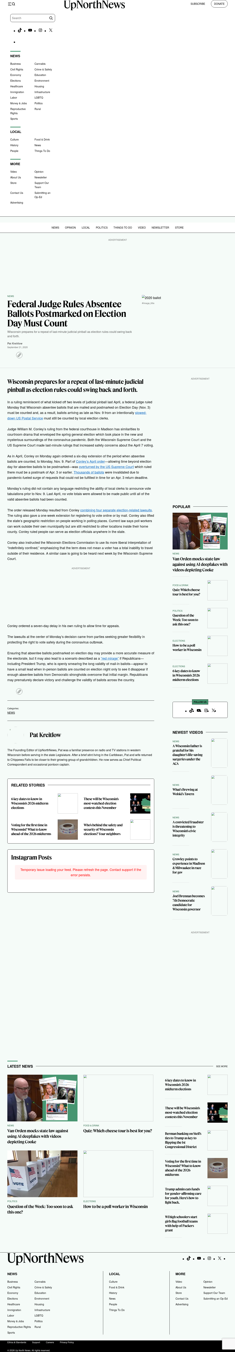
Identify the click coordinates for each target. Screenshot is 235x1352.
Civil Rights (16, 69)
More (180, 1273)
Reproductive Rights (19, 1327)
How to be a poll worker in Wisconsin (187, 647)
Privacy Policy (67, 1342)
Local (86, 227)
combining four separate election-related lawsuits (116, 510)
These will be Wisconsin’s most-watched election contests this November (101, 803)
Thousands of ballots (89, 472)
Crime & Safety (43, 69)
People (14, 151)
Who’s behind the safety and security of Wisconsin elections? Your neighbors (103, 829)
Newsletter (41, 177)
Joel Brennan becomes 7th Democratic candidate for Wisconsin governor (189, 902)
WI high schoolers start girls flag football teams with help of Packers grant (181, 1223)
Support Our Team (214, 1293)
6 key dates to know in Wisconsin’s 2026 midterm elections (29, 803)
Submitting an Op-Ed (215, 1298)
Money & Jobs (18, 103)
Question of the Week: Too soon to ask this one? (185, 619)
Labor (13, 97)
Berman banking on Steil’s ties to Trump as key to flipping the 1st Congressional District (183, 1140)
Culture (14, 139)
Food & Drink (42, 139)
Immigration (17, 92)
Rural (38, 109)
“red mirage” (110, 658)
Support (36, 1342)
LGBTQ (39, 97)
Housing (39, 86)
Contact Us (16, 193)
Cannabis (40, 63)
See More (222, 1066)
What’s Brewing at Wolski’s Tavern (185, 791)
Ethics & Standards (16, 1342)
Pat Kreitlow (14, 343)
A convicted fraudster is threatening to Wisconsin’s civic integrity (188, 828)
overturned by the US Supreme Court (106, 466)
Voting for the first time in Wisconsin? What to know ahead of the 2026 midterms (31, 829)
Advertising (16, 202)
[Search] (51, 18)
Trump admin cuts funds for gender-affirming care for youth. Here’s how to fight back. (183, 1196)
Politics (39, 103)
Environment (42, 80)
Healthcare (16, 86)
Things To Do (42, 151)
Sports (14, 118)
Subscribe (198, 4)
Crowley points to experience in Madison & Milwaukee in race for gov (189, 865)
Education (40, 75)
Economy (15, 75)
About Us (15, 177)
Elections (15, 80)
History (14, 145)
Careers (50, 1342)
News (38, 145)
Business (15, 63)
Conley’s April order (90, 461)
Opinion (39, 171)
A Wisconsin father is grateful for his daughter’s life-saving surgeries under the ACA (188, 755)
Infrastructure (42, 92)
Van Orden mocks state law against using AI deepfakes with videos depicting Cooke (200, 564)
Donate (219, 4)
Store (13, 183)
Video (13, 171)
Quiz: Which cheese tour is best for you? (186, 592)
